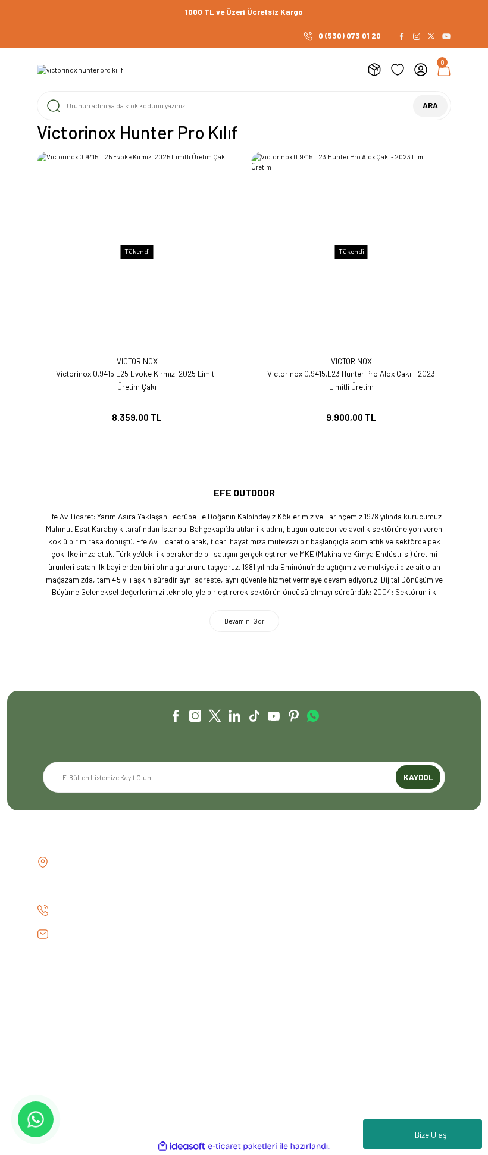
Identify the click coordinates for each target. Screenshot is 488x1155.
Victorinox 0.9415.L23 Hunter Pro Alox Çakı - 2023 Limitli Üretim (351, 380)
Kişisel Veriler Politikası (362, 1039)
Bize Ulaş (431, 1134)
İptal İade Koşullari (353, 1021)
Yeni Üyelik (197, 985)
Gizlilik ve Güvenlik (353, 1003)
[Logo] (80, 70)
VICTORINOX (137, 361)
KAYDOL (418, 777)
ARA (430, 105)
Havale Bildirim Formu (74, 1021)
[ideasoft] (181, 1146)
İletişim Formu (61, 1003)
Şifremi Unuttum (207, 1021)
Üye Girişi (195, 1003)
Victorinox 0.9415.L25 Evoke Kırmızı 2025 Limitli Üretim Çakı (137, 380)
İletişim (49, 985)
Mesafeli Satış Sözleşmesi (366, 985)
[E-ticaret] (242, 1146)
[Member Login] (421, 69)
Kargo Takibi (58, 1039)
